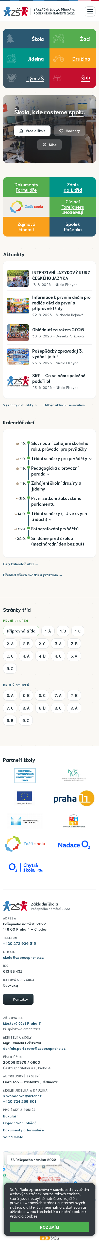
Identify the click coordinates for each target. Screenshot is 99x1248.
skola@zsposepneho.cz (23, 957)
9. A (74, 707)
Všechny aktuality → (20, 405)
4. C (58, 655)
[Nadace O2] (74, 844)
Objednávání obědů (20, 1122)
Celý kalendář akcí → (20, 564)
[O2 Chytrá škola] (25, 866)
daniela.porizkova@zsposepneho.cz (34, 1048)
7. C (10, 707)
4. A (26, 655)
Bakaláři (10, 1116)
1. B (63, 630)
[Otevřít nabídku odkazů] (90, 11)
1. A (48, 630)
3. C (10, 655)
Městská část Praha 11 (22, 1023)
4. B (42, 655)
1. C (78, 630)
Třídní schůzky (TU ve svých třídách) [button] (59, 516)
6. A (10, 695)
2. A (10, 643)
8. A (26, 707)
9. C (25, 720)
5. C (10, 668)
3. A (58, 643)
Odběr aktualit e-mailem (64, 405)
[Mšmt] (74, 775)
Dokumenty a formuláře (23, 1130)
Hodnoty (73, 130)
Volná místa (13, 1136)
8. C (58, 707)
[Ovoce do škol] (74, 821)
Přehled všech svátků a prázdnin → (32, 574)
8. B (42, 707)
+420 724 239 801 (19, 1101)
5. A (74, 655)
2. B (26, 643)
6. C (42, 695)
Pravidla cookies (24, 1215)
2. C (42, 643)
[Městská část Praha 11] (74, 798)
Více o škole (35, 130)
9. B (10, 720)
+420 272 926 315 (19, 943)
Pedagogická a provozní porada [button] (54, 470)
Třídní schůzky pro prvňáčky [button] (59, 458)
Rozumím (49, 1226)
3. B (74, 643)
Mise (53, 144)
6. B (26, 695)
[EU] (25, 798)
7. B (74, 695)
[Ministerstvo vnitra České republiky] (25, 821)
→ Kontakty (18, 999)
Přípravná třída (21, 630)
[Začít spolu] (26, 207)
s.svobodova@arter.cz (22, 1095)
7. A (58, 695)
